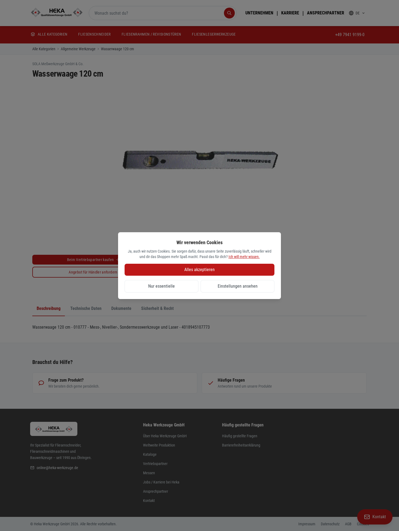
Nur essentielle (161, 286)
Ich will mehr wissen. (244, 256)
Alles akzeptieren (199, 269)
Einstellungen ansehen (238, 286)
